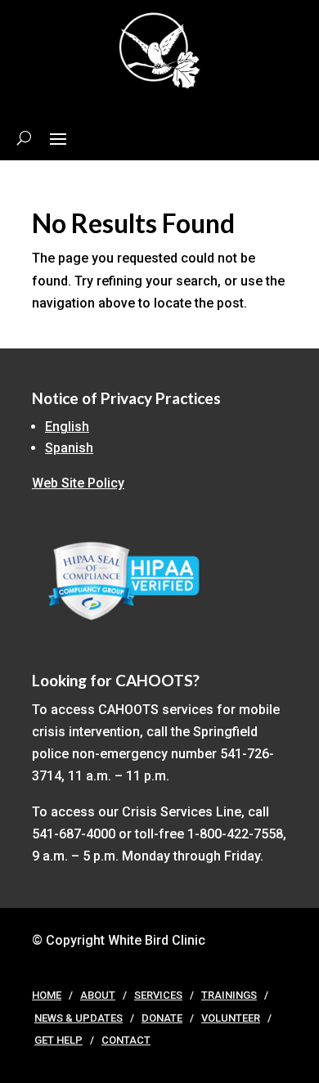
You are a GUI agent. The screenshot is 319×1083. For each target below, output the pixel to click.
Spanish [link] (69, 448)
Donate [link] (162, 1018)
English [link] (67, 426)
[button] (58, 137)
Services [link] (158, 995)
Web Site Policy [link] (78, 483)
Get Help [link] (58, 1040)
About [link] (97, 995)
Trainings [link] (229, 995)
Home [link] (46, 995)
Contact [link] (126, 1040)
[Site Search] (24, 137)
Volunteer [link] (230, 1018)
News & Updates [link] (78, 1018)
